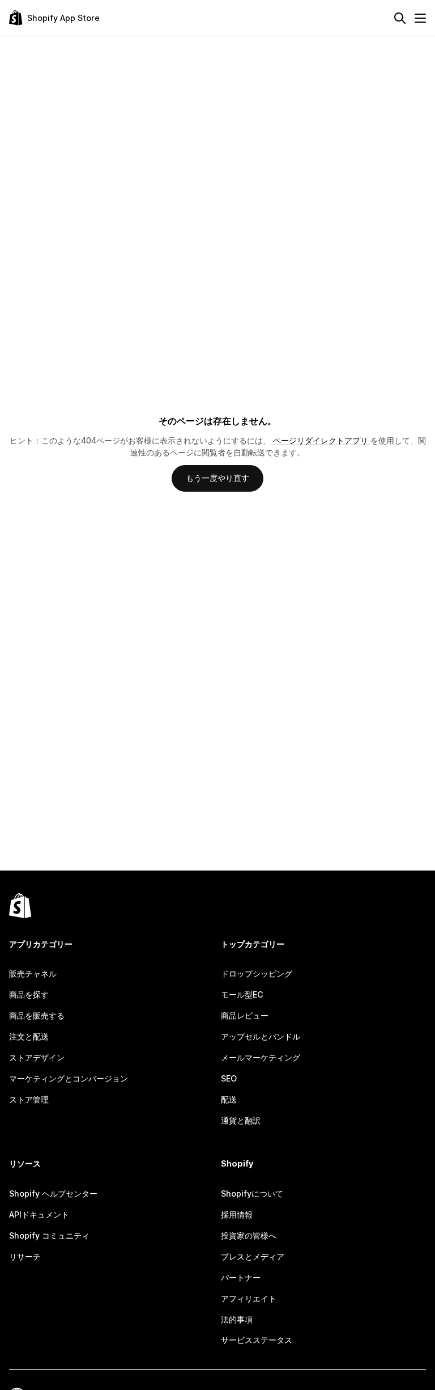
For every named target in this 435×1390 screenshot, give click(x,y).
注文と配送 (29, 1036)
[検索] (400, 18)
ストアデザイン (37, 1057)
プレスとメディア (252, 1256)
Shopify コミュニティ (49, 1235)
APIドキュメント (39, 1214)
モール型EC (242, 994)
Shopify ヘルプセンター (53, 1193)
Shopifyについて (252, 1193)
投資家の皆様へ (248, 1235)
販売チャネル (33, 973)
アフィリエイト (248, 1298)
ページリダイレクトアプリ (320, 440)
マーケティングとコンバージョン (68, 1078)
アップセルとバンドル (260, 1036)
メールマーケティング (260, 1057)
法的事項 (237, 1319)
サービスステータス (256, 1340)
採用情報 (237, 1214)
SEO (229, 1078)
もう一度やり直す (217, 478)
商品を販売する (37, 1015)
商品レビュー (244, 1015)
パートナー (241, 1277)
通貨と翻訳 (241, 1120)
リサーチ (25, 1256)
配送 (229, 1099)
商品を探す (29, 994)
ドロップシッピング (256, 973)
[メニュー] (420, 18)
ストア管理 (29, 1099)
